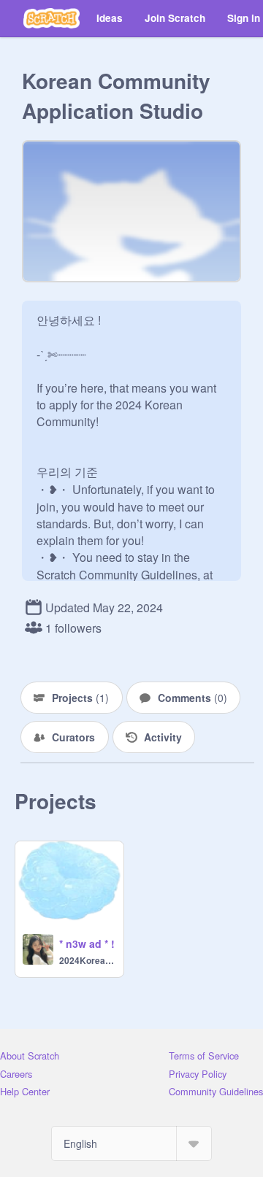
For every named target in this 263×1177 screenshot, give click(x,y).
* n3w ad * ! (87, 943)
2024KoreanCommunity (87, 960)
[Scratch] (51, 18)
